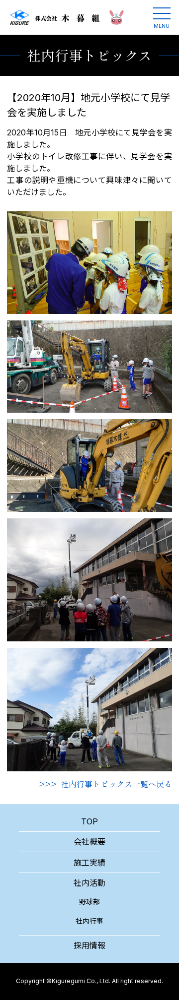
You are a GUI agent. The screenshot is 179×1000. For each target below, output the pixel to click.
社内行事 (89, 921)
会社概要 (89, 842)
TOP (89, 821)
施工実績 (89, 863)
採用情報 (89, 945)
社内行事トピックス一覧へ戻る (116, 784)
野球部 (89, 901)
